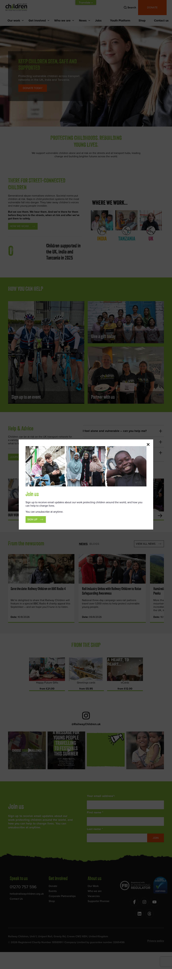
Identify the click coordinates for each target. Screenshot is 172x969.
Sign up (32, 519)
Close (148, 444)
